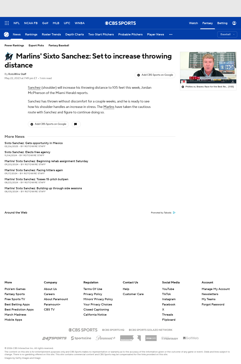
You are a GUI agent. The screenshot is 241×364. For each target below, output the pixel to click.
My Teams (208, 299)
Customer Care (133, 294)
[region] (208, 68)
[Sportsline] (81, 338)
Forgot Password (213, 304)
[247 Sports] (54, 337)
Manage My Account (216, 289)
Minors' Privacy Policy (98, 299)
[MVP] (151, 337)
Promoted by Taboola (161, 212)
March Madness (15, 315)
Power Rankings (14, 45)
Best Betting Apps (17, 304)
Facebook (168, 304)
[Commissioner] (130, 337)
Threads (167, 315)
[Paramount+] (106, 337)
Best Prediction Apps (19, 309)
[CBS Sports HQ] (113, 329)
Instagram (169, 299)
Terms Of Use (92, 289)
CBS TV (49, 309)
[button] (171, 34)
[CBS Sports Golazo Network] (150, 329)
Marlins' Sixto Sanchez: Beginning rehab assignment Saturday (46, 161)
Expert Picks (36, 45)
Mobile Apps (13, 320)
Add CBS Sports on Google (157, 75)
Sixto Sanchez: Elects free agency (27, 152)
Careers (49, 294)
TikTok (166, 294)
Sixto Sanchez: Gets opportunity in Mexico (34, 143)
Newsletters (210, 294)
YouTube (168, 289)
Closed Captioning (96, 309)
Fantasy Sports (15, 294)
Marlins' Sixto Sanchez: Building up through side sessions (43, 188)
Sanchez (34, 87)
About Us (50, 289)
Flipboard (168, 320)
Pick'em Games (15, 289)
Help (126, 289)
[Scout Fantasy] (169, 338)
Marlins (108, 107)
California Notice (95, 315)
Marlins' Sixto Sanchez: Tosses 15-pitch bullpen (36, 179)
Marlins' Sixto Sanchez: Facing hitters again (34, 170)
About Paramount (56, 299)
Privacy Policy (92, 294)
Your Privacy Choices (97, 304)
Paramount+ (52, 304)
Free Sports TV (15, 299)
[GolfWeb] (191, 338)
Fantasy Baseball (59, 45)
